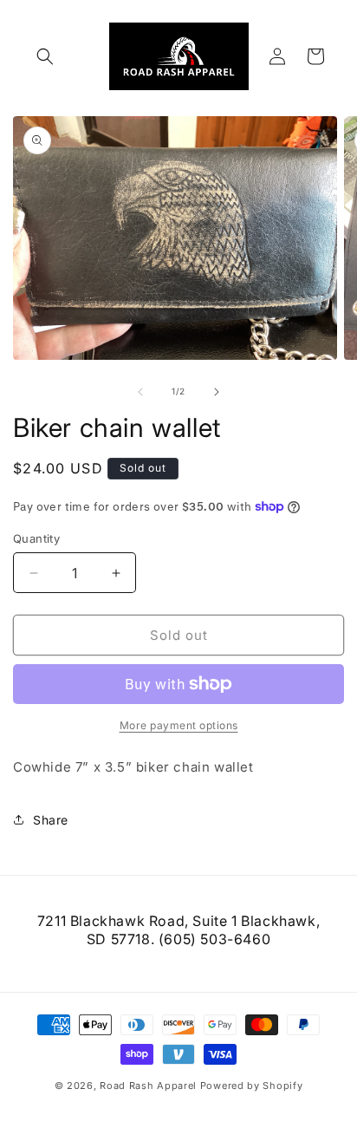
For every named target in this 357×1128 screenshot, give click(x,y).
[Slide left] (140, 392)
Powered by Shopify (251, 1085)
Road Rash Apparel (148, 1085)
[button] (45, 56)
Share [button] (50, 819)
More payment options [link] (179, 725)
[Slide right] (217, 392)
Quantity (36, 538)
